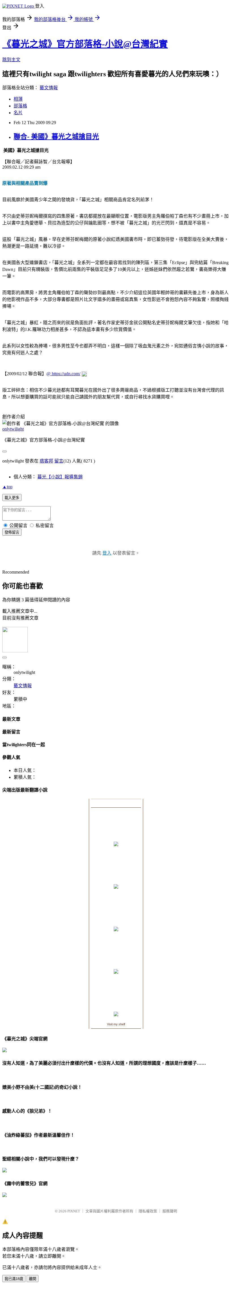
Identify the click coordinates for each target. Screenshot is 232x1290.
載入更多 (12, 498)
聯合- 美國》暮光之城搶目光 (56, 136)
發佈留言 (12, 532)
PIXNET (73, 1211)
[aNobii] (116, 803)
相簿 (18, 99)
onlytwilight (13, 429)
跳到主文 (11, 59)
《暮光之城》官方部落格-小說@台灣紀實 (85, 44)
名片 (18, 112)
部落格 (20, 105)
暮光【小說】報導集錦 (60, 476)
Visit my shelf (116, 1024)
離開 (32, 1279)
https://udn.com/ (66, 373)
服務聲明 (169, 1211)
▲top (7, 486)
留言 (58, 461)
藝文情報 (49, 87)
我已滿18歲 (14, 1279)
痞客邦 (46, 461)
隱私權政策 (148, 1211)
